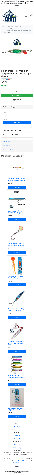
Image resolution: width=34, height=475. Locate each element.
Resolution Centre (17, 430)
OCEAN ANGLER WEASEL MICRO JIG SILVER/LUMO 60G (16, 343)
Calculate (17, 123)
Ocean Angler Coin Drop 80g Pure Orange (15, 277)
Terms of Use (17, 444)
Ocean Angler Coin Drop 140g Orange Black (15, 409)
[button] (17, 100)
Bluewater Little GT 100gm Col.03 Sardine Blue (16, 309)
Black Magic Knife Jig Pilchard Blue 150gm (15, 212)
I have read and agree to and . (17, 461)
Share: (4, 79)
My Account (17, 426)
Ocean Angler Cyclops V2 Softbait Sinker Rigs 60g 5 (16, 244)
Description (6, 141)
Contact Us (17, 439)
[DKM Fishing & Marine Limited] (9, 15)
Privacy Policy (17, 447)
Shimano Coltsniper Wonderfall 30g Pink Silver (16, 376)
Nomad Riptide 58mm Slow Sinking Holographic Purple (17, 179)
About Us (17, 435)
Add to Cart (17, 95)
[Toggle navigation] (26, 16)
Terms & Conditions (23, 461)
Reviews (5, 150)
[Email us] (16, 466)
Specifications (7, 145)
